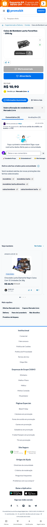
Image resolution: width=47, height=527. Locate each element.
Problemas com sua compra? (23, 481)
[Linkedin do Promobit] (30, 506)
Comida (27, 25)
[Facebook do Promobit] (11, 506)
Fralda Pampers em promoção (23, 435)
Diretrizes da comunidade (23, 465)
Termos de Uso (23, 357)
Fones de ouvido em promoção (23, 419)
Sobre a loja (37, 100)
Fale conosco (23, 341)
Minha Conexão (23, 391)
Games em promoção (23, 424)
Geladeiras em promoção (23, 430)
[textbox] (23, 153)
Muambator (23, 396)
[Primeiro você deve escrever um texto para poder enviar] (43, 153)
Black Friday (23, 409)
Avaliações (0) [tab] (34, 117)
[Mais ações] (40, 40)
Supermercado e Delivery (14, 25)
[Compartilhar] (40, 45)
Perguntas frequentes (23, 475)
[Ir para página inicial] (3, 25)
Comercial (23, 336)
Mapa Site (23, 362)
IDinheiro (23, 375)
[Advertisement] (23, 217)
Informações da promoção (16, 100)
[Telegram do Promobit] (36, 506)
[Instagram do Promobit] (23, 506)
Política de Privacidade (23, 352)
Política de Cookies (23, 346)
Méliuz (23, 385)
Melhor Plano (23, 380)
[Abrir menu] (4, 10)
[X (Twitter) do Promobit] (17, 506)
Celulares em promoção (23, 414)
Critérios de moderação (23, 470)
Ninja (20, 123)
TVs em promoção (23, 440)
